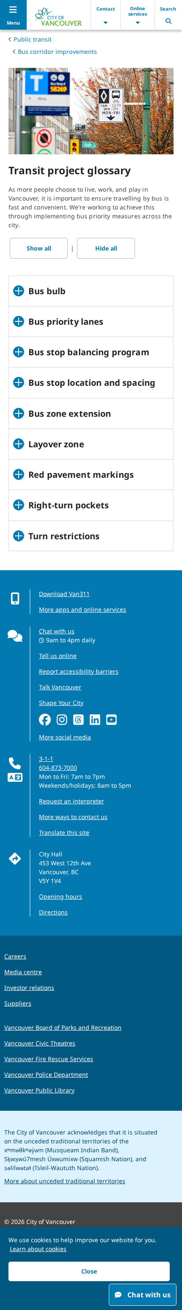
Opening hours (60, 896)
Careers (15, 956)
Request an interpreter (71, 801)
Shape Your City (61, 703)
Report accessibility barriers (79, 671)
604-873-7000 (58, 768)
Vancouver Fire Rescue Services (48, 1059)
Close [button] (89, 1271)
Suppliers (17, 1003)
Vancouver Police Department (46, 1074)
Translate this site (64, 832)
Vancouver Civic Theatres (39, 1043)
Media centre (23, 972)
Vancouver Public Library (39, 1090)
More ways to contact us (73, 817)
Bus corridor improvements (57, 51)
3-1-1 (46, 759)
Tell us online (58, 656)
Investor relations (29, 988)
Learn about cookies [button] (38, 1249)
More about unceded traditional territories (64, 1181)
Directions (53, 912)
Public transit (33, 39)
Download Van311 (64, 594)
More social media (65, 737)
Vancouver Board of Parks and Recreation (62, 1027)
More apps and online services (82, 609)
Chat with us (56, 631)
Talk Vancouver (60, 687)
